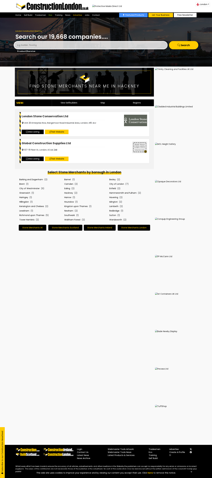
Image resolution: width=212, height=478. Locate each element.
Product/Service (26, 51)
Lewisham (24, 210)
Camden (68, 184)
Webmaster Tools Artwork (121, 449)
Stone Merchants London (134, 227)
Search (185, 45)
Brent (22, 184)
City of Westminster (29, 188)
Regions (137, 102)
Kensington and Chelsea (31, 206)
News (67, 15)
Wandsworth (115, 219)
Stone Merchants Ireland (99, 227)
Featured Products (134, 15)
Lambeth (113, 206)
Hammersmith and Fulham (123, 192)
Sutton (112, 215)
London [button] (203, 4)
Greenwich (24, 192)
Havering (113, 197)
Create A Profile (177, 452)
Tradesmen (40, 15)
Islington (113, 201)
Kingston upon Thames (76, 206)
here (150, 472)
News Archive (83, 458)
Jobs (87, 15)
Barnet (67, 179)
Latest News (83, 455)
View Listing (33, 131)
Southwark (69, 215)
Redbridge (114, 210)
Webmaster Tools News (119, 452)
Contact (96, 15)
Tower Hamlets (26, 219)
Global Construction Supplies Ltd (46, 143)
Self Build (28, 15)
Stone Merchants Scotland (65, 227)
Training (58, 15)
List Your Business (160, 15)
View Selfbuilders (69, 102)
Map (103, 102)
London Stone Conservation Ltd (45, 116)
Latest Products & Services (121, 455)
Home (18, 15)
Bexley (112, 179)
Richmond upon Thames (31, 215)
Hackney (68, 192)
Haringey (23, 197)
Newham (68, 210)
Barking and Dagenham (31, 179)
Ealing (67, 188)
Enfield (112, 188)
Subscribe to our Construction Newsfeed (2, 451)
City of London (116, 184)
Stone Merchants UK (32, 227)
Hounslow (69, 201)
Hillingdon (24, 201)
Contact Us (82, 452)
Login (79, 449)
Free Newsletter (185, 15)
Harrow (67, 197)
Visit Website (57, 131)
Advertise (77, 15)
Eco (50, 15)
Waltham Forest (72, 219)
